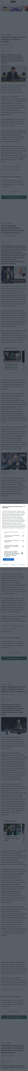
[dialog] (14, 535)
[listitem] (14, 532)
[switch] (22, 536)
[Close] (25, 506)
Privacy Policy (22, 564)
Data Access (14, 564)
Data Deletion (6, 564)
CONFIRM (8, 559)
